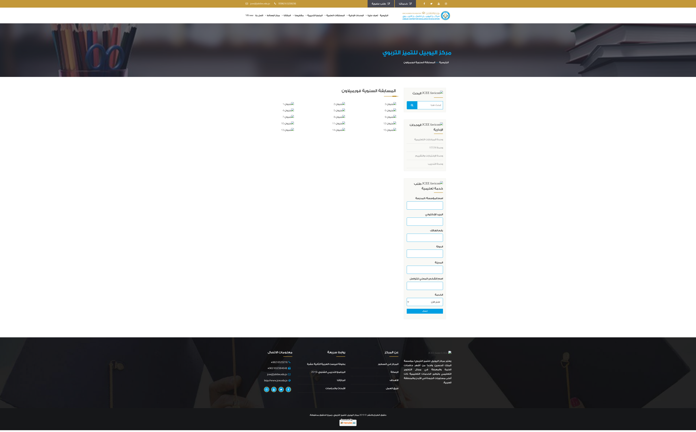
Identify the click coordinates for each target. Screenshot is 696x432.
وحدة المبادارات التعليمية (428, 139)
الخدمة (439, 294)
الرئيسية (384, 15)
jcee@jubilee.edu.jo (259, 3)
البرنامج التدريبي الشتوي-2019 (328, 372)
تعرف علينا (373, 15)
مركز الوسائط (273, 15)
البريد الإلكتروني (434, 214)
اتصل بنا (259, 15)
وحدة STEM (436, 147)
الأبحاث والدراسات (335, 388)
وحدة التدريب (435, 164)
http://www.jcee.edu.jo (275, 380)
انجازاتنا (287, 15)
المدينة (439, 262)
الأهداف (394, 380)
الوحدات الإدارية (356, 15)
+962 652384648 (277, 368)
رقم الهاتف (436, 230)
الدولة (439, 246)
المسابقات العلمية (335, 15)
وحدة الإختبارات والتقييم (429, 155)
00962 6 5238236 (286, 3)
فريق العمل (392, 388)
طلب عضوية (380, 3)
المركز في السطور (388, 364)
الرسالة (394, 372)
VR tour (249, 15)
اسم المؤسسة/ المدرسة (429, 198)
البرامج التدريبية (315, 15)
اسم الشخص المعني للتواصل (426, 278)
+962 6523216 (278, 362)
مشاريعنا (299, 15)
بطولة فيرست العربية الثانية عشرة (326, 364)
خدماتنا (404, 3)
